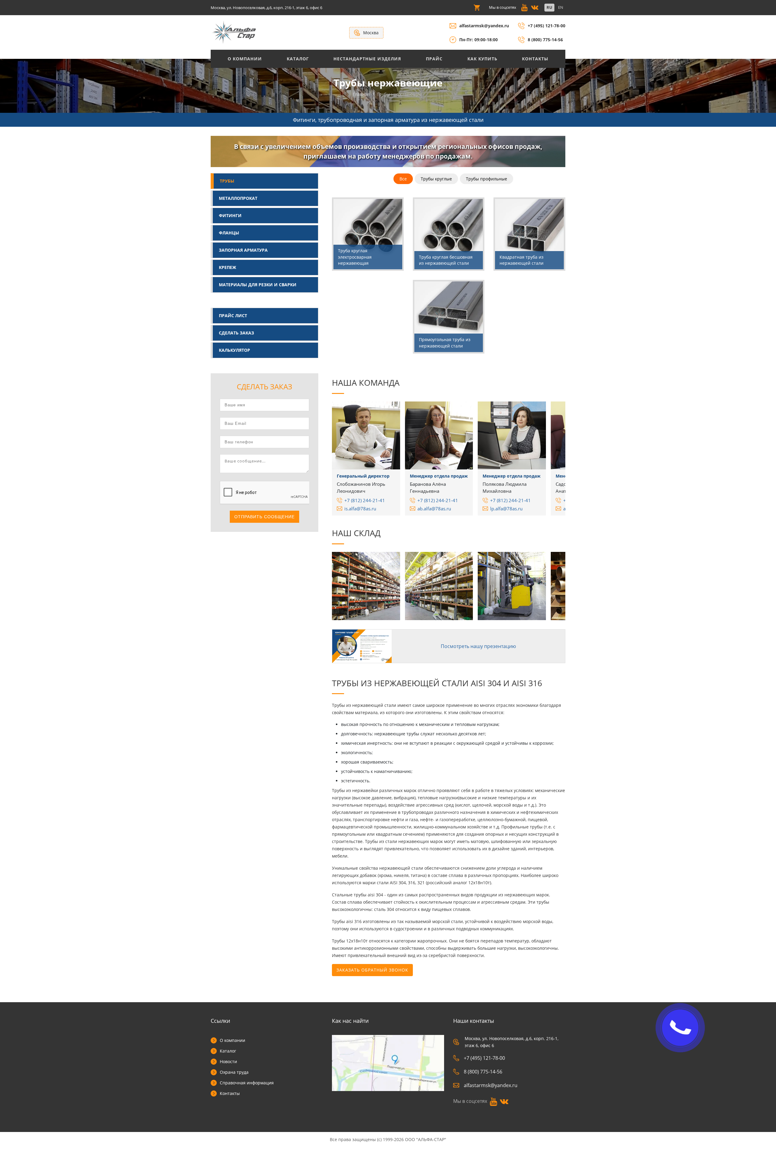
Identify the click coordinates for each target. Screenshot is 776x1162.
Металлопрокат (238, 198)
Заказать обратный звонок (372, 970)
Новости (228, 1061)
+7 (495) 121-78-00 (546, 26)
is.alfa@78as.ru (360, 508)
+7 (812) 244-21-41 (364, 500)
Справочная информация (247, 1083)
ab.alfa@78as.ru (434, 508)
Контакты (535, 59)
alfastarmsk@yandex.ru (484, 26)
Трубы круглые (436, 179)
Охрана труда (234, 1072)
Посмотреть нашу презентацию (478, 646)
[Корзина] (477, 7)
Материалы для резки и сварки (257, 284)
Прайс (434, 59)
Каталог (298, 59)
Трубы (227, 181)
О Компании (245, 59)
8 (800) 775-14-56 (545, 39)
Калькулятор (234, 350)
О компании (232, 1040)
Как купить (482, 59)
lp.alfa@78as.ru (506, 508)
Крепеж (227, 267)
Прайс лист (233, 315)
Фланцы (229, 233)
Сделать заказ (236, 333)
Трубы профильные (486, 179)
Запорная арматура (243, 250)
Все (403, 179)
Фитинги (230, 215)
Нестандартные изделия (367, 59)
